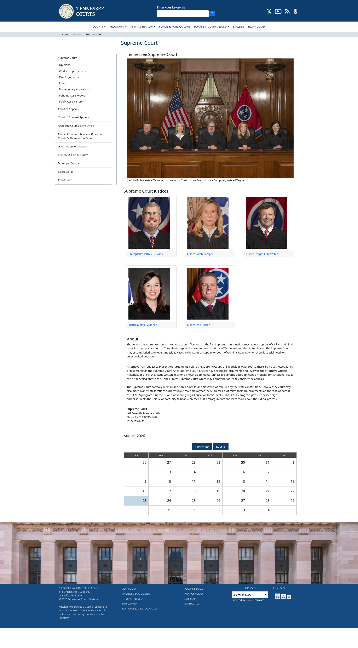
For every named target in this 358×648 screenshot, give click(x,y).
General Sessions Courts (73, 146)
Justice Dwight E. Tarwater (262, 254)
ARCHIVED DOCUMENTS (136, 593)
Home (65, 34)
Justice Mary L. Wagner (142, 325)
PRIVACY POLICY (193, 593)
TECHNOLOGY (256, 26)
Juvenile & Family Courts (73, 155)
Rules (62, 83)
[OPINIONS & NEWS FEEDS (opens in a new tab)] (287, 11)
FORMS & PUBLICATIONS (174, 26)
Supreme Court (67, 58)
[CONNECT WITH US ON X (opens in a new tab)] (269, 11)
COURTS (98, 26)
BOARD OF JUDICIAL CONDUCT (140, 608)
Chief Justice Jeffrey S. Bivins (145, 254)
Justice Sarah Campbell (201, 254)
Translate (258, 600)
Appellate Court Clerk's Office (76, 126)
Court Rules (65, 180)
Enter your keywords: (171, 7)
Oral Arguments (69, 77)
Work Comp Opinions (72, 71)
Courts (77, 34)
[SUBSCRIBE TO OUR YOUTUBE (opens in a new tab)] (278, 11)
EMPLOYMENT (130, 603)
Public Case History (71, 101)
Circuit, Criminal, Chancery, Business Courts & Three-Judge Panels (80, 136)
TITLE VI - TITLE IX (132, 598)
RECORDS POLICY (194, 588)
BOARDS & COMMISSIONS (210, 26)
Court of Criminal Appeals (73, 117)
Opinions (64, 65)
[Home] (82, 11)
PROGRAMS (117, 26)
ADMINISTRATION (142, 26)
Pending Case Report (72, 95)
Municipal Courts (68, 163)
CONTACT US (192, 603)
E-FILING (238, 26)
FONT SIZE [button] (279, 588)
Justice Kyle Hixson (198, 325)
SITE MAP (190, 598)
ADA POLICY (129, 588)
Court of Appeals (68, 109)
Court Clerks (65, 172)
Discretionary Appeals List (75, 89)
